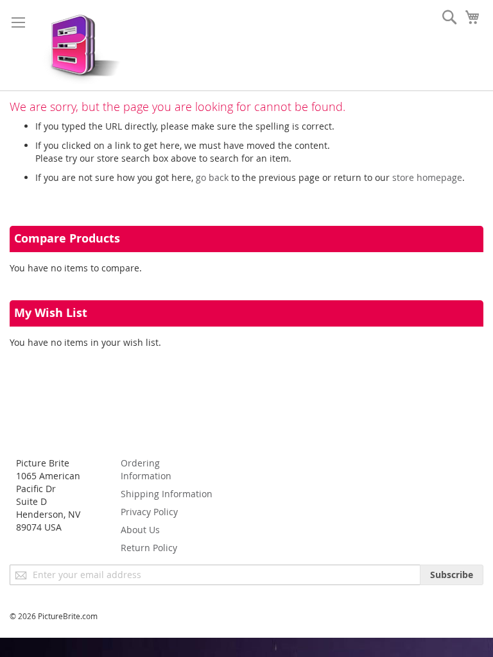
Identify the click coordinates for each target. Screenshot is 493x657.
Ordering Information (146, 469)
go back (212, 177)
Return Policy (149, 548)
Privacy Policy (149, 512)
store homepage (427, 177)
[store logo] (78, 45)
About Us (140, 530)
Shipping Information (166, 494)
